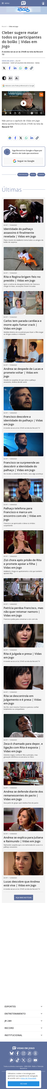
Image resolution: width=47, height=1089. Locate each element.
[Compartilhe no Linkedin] (15, 68)
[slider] (23, 110)
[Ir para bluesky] (11, 1053)
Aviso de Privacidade (28, 1078)
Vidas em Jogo (13, 26)
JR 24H (8, 1020)
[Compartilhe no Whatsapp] (20, 68)
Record (4, 26)
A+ (10, 78)
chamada (41, 174)
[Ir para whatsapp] (29, 1060)
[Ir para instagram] (23, 1053)
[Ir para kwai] (29, 1053)
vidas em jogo (23, 174)
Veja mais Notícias (23, 897)
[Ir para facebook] (17, 1053)
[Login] (43, 3)
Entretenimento (15, 1013)
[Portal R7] (23, 3)
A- (17, 78)
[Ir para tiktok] (17, 1060)
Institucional (13, 1035)
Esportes (10, 1006)
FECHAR (23, 1084)
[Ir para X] (23, 1060)
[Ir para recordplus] (11, 1060)
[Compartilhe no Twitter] (4, 68)
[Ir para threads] (35, 1053)
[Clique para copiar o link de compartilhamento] (31, 68)
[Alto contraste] (4, 78)
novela (32, 174)
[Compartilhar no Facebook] (9, 68)
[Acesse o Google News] (26, 68)
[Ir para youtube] (35, 1060)
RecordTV (15, 96)
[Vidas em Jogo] (23, 10)
